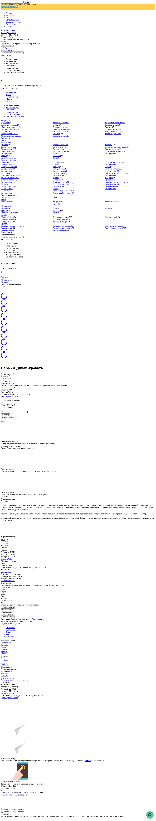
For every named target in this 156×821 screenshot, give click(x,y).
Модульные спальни (115, 123)
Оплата (9, 17)
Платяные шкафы (60, 219)
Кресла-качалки (60, 145)
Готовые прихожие (10, 125)
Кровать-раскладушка (62, 226)
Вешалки (57, 197)
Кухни (8, 95)
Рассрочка (10, 15)
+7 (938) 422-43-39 (8, 33)
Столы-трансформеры (114, 162)
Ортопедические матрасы (117, 147)
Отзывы (9, 13)
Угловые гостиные (61, 123)
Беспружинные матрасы (116, 151)
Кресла (4, 156)
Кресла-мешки (59, 147)
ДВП (9, 559)
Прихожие (5, 123)
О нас (3, 658)
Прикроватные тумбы (63, 184)
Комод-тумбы (59, 169)
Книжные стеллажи (10, 178)
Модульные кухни (61, 129)
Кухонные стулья (113, 169)
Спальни (56, 134)
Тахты (55, 158)
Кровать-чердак (112, 186)
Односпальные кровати (115, 226)
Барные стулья (112, 171)
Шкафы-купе (8, 169)
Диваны (4, 145)
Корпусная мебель (13, 114)
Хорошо (5, 814)
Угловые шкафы (111, 217)
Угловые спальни (112, 125)
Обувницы (58, 180)
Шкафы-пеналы (9, 167)
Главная (4, 278)
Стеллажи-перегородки (11, 175)
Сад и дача (10, 110)
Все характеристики (9, 396)
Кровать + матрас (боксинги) (117, 182)
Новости (4, 676)
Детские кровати (60, 230)
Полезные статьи (8, 678)
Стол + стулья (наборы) (63, 191)
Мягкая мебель (12, 97)
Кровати (9, 101)
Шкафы (9, 99)
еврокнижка (6, 572)
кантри (29, 621)
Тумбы (56, 178)
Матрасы (108, 145)
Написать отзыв (7, 383)
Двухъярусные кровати (62, 228)
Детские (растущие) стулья (117, 173)
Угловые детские (113, 134)
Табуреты (109, 178)
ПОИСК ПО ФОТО (9, 7)
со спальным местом (37, 585)
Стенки (56, 164)
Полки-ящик (6, 191)
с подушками (22, 585)
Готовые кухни (60, 127)
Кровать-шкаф (112, 184)
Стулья (108, 167)
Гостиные (5, 131)
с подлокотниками (8, 585)
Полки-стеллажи (8, 186)
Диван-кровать (8, 149)
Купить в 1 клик (8, 418)
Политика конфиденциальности (14, 680)
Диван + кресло (8, 147)
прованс (15, 621)
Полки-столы (7, 189)
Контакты (5, 673)
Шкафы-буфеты (8, 164)
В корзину (5, 415)
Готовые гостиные (9, 134)
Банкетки (57, 156)
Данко (11, 376)
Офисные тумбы (61, 182)
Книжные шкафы (60, 222)
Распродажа (11, 92)
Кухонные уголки (60, 151)
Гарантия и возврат (9, 669)
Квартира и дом (12, 108)
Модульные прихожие (11, 127)
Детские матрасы (113, 149)
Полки (3, 184)
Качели (4, 140)
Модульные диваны (10, 151)
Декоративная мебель (15, 116)
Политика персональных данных (15, 795)
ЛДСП (3, 559)
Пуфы (55, 153)
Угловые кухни (60, 131)
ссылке (88, 761)
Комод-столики (60, 171)
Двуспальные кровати (114, 228)
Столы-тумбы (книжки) (63, 193)
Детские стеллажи (9, 180)
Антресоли (57, 162)
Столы (55, 189)
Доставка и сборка (13, 22)
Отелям (9, 26)
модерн (23, 621)
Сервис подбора (12, 20)
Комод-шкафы (60, 173)
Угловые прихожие (10, 129)
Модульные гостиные (11, 136)
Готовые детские (113, 129)
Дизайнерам (11, 24)
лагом (8, 621)
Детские (108, 127)
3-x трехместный (8, 581)
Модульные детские (114, 131)
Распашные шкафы (61, 217)
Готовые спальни (61, 136)
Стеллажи (5, 173)
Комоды (56, 167)
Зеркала (4, 197)
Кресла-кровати (8, 158)
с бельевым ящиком (55, 585)
